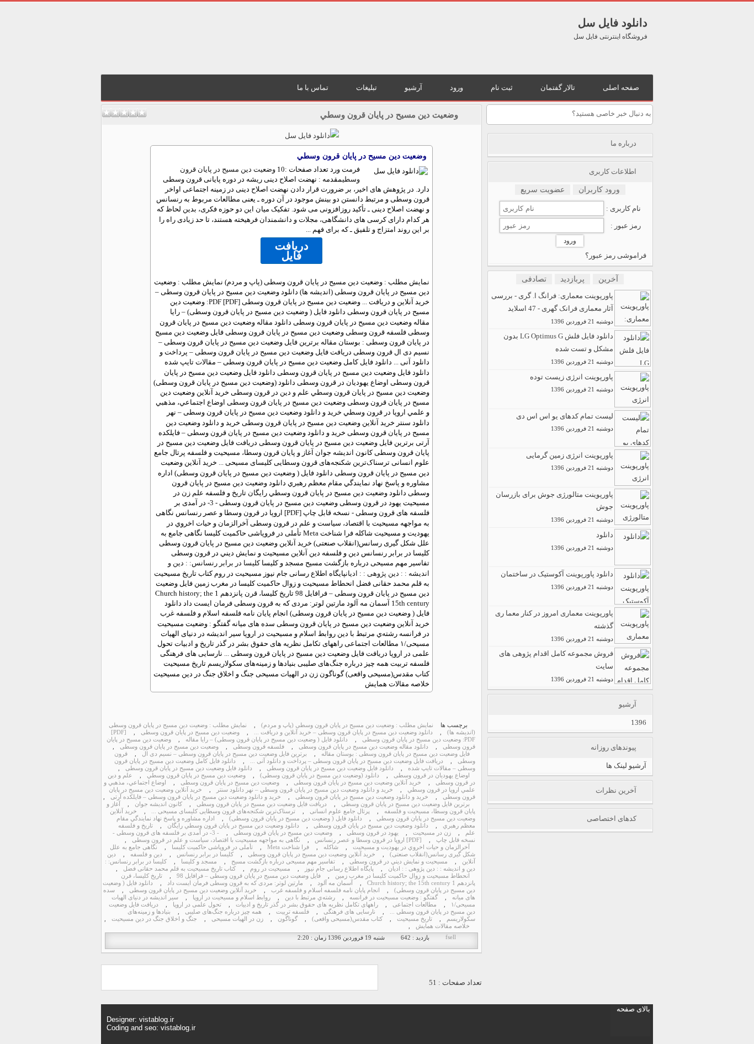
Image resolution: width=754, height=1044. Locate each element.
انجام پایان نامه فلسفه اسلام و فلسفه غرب (325, 890)
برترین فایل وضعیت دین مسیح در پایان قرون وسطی (405, 804)
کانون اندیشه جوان (158, 804)
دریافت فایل (292, 251)
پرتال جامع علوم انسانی (340, 811)
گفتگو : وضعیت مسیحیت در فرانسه (393, 897)
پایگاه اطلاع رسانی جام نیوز (339, 869)
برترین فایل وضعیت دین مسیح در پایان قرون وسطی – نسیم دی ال (224, 754)
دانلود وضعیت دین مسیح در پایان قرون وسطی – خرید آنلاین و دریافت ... (343, 732)
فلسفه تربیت (292, 912)
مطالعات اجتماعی (414, 905)
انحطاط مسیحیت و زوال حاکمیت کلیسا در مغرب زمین (402, 876)
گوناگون (288, 919)
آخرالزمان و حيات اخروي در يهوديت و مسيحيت (411, 847)
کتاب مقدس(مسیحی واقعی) (347, 919)
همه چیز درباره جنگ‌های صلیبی (223, 912)
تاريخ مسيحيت (414, 919)
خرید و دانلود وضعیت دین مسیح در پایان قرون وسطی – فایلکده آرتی (195, 797)
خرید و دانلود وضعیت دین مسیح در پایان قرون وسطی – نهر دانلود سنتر (304, 790)
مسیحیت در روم (270, 869)
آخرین (608, 279)
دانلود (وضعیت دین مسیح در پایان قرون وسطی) (319, 775)
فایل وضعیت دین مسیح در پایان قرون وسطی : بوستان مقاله (395, 754)
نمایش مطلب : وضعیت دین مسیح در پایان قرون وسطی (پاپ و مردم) (347, 725)
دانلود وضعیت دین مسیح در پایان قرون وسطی (371, 826)
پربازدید (572, 279)
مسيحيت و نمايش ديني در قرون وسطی (398, 861)
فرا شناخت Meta (288, 847)
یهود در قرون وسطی (373, 833)
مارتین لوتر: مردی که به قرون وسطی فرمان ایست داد (235, 883)
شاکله (330, 847)
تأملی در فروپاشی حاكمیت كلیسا (212, 847)
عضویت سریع (543, 190)
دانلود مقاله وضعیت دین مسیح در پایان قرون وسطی (363, 747)
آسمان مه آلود (335, 883)
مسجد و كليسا (199, 861)
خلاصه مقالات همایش (443, 926)
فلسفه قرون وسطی (258, 747)
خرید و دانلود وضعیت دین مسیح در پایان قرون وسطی (361, 797)
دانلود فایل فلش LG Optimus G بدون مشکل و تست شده (558, 348)
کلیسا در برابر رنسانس (205, 854)
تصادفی (534, 279)
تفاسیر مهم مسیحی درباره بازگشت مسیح (283, 861)
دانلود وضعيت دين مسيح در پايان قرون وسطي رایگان (233, 826)
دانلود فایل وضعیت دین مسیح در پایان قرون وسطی (330, 768)
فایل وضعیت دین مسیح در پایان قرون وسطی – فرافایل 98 (249, 876)
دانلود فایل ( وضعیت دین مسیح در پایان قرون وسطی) (295, 818)
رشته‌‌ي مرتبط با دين (310, 897)
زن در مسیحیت (432, 833)
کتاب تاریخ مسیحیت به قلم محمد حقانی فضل (179, 869)
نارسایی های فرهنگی (349, 912)
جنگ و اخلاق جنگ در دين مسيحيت (154, 919)
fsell (450, 937)
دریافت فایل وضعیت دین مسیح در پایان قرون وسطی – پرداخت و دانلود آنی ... (346, 761)
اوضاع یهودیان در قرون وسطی (432, 775)
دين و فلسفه (146, 854)
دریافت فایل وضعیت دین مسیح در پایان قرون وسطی (262, 804)
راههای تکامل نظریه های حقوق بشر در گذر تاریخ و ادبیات (307, 905)
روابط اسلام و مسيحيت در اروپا (231, 897)
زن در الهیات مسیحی (237, 919)
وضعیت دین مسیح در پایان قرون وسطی (190, 732)
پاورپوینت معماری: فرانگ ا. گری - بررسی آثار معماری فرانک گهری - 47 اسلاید (552, 308)
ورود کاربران (599, 190)
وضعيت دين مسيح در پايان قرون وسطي (389, 114)
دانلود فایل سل (612, 23)
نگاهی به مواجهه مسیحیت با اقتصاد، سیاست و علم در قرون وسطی (216, 840)
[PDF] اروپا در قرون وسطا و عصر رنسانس (368, 840)
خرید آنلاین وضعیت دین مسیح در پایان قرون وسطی (357, 783)
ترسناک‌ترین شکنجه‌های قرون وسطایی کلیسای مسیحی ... (223, 811)
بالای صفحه (633, 1009)
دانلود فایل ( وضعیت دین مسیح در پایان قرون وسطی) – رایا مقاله (266, 739)
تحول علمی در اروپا (197, 905)
